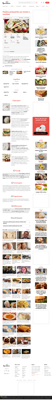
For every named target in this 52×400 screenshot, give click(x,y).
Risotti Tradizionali (17, 376)
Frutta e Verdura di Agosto (36, 370)
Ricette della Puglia (47, 374)
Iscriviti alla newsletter (41, 133)
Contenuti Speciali (19, 380)
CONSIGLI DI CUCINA (41, 231)
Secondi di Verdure (24, 368)
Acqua (5, 86)
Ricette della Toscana (47, 375)
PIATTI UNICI (41, 86)
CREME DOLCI (41, 180)
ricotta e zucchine (17, 60)
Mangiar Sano (46, 366)
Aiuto (22, 398)
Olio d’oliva (24, 83)
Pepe (5, 95)
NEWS (41, 303)
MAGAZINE (41, 289)
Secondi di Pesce (24, 371)
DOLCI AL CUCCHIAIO (41, 160)
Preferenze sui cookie (18, 398)
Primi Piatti (16, 368)
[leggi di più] (30, 66)
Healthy (37, 6)
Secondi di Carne (24, 373)
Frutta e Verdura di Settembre (35, 373)
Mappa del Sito (30, 380)
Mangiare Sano (31, 6)
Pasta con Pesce (17, 370)
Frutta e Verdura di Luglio (36, 369)
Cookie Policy (13, 398)
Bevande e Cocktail (24, 375)
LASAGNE (41, 47)
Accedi (47, 2)
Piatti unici (41, 66)
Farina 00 (5, 83)
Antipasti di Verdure (17, 367)
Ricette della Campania (46, 371)
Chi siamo (3, 398)
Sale (13, 83)
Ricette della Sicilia (47, 372)
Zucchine (15, 92)
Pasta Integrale (17, 374)
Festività (12, 6)
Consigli (43, 6)
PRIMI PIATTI (41, 149)
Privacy (10, 398)
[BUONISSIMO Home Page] (7, 2)
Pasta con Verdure (16, 372)
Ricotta (5, 92)
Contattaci (24, 380)
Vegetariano (7, 47)
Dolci (23, 377)
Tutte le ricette (5, 6)
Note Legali (6, 398)
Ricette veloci (19, 6)
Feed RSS (34, 380)
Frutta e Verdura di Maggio (36, 366)
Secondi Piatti (24, 366)
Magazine (24, 6)
